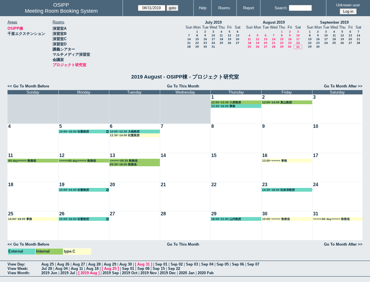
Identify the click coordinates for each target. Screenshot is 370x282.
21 (189, 42)
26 (229, 42)
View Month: (19, 273)
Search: (281, 8)
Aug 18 (92, 268)
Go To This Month (183, 86)
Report (248, 8)
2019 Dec (168, 273)
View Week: (18, 268)
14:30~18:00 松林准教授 (278, 189)
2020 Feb (206, 273)
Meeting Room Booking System (61, 11)
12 (229, 35)
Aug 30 (125, 264)
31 (213, 46)
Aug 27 (79, 264)
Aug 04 (61, 268)
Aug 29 (110, 264)
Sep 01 (161, 264)
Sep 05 (223, 264)
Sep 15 (159, 268)
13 (237, 35)
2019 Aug (89, 273)
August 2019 (274, 22)
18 (221, 39)
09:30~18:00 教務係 (123, 164)
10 (213, 35)
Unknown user (348, 5)
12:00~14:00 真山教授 (277, 102)
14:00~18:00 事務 (20, 219)
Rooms (224, 8)
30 (205, 46)
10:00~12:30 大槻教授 (125, 131)
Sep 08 (143, 268)
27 (237, 42)
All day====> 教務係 (22, 160)
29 (197, 46)
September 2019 (334, 22)
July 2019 (213, 22)
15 (197, 39)
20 (237, 39)
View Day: (16, 264)
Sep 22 (174, 268)
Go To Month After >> (343, 86)
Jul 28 (46, 268)
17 (213, 39)
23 (205, 42)
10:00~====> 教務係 (276, 219)
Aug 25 (47, 264)
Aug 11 (77, 268)
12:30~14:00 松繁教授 (125, 135)
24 (213, 42)
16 (205, 39)
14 (189, 39)
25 (221, 42)
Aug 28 (94, 264)
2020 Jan (187, 273)
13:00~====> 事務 (274, 160)
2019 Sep (111, 273)
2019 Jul (67, 273)
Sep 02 (177, 264)
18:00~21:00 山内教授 (226, 219)
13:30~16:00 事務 (223, 106)
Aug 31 (143, 264)
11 (221, 35)
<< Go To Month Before (28, 86)
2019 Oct (129, 273)
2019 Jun (49, 273)
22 (197, 42)
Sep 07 (253, 264)
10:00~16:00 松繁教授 (74, 131)
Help (202, 8)
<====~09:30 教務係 (124, 160)
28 (189, 46)
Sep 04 (207, 264)
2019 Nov (148, 273)
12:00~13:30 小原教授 (226, 102)
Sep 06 (238, 264)
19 (229, 39)
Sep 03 (192, 264)
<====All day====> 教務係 (77, 160)
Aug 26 (63, 264)
